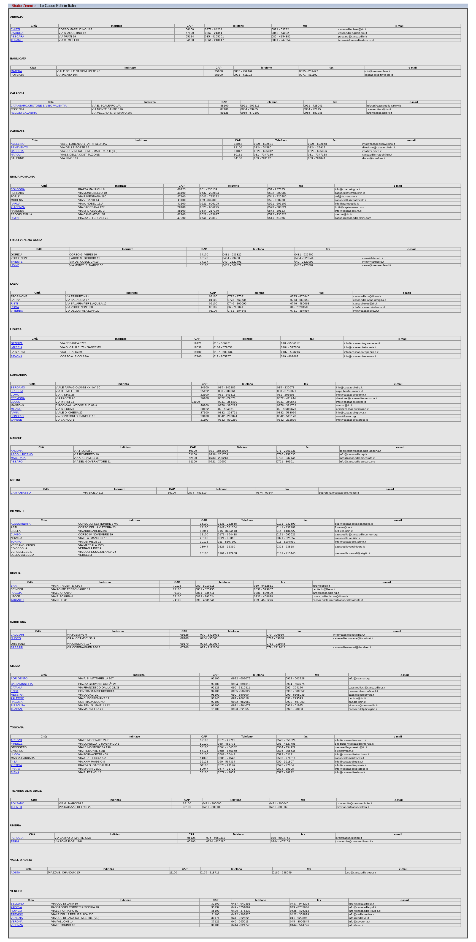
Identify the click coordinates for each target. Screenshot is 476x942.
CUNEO (16, 534)
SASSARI (17, 647)
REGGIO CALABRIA (24, 112)
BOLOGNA (18, 189)
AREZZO (16, 740)
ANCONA (17, 450)
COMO (15, 394)
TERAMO (17, 40)
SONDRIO (17, 416)
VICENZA (17, 925)
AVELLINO (18, 143)
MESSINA (17, 694)
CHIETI (15, 29)
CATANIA (16, 687)
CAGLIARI (17, 634)
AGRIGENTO (19, 678)
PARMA (15, 203)
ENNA (14, 691)
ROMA (15, 307)
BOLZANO (17, 803)
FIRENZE (17, 743)
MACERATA (18, 457)
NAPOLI (16, 154)
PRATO (15, 768)
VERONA (17, 921)
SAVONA (16, 356)
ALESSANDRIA (21, 523)
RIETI (14, 303)
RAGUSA (17, 701)
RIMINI (15, 217)
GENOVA (17, 343)
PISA (14, 761)
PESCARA (17, 36)
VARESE (16, 419)
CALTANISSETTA (22, 683)
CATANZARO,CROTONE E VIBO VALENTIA (39, 105)
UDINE (15, 265)
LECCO (15, 401)
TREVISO (17, 914)
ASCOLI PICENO (22, 454)
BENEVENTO (19, 147)
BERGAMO (18, 387)
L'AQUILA (17, 32)
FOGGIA (16, 592)
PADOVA (16, 907)
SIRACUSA (18, 705)
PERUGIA (17, 837)
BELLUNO (17, 903)
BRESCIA (17, 391)
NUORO (16, 638)
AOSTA (15, 872)
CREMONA (18, 398)
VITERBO (17, 310)
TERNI (15, 841)
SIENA (15, 772)
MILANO (16, 408)
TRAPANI (17, 708)
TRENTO (16, 806)
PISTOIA (16, 765)
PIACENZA (18, 207)
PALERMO (17, 698)
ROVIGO (16, 910)
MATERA (16, 71)
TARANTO (17, 599)
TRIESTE (17, 261)
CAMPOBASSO (21, 492)
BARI (14, 585)
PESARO (17, 461)
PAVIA (15, 412)
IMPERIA (16, 347)
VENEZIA (17, 917)
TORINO (16, 541)
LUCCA (15, 754)
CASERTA (17, 151)
